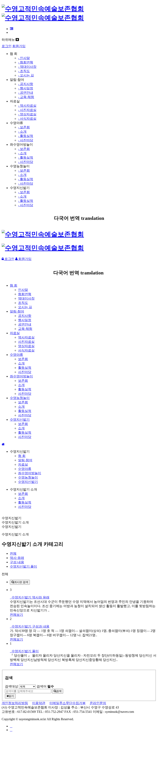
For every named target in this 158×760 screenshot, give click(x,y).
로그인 (7, 46)
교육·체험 (25, 328)
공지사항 (24, 315)
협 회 (13, 285)
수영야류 (16, 354)
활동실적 (24, 367)
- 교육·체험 (26, 97)
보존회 (23, 359)
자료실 (15, 333)
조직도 (23, 302)
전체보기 (16, 614)
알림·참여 (17, 311)
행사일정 (24, 320)
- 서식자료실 (27, 118)
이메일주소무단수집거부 (67, 703)
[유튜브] (11, 730)
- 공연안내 (25, 92)
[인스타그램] (11, 726)
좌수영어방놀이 (21, 376)
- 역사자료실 (27, 105)
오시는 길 (25, 307)
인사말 (23, 290)
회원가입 (19, 46)
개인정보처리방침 (15, 703)
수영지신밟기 (20, 419)
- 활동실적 (25, 136)
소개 (21, 363)
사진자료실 (26, 341)
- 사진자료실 (27, 110)
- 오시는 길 (26, 75)
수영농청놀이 (20, 398)
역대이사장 (26, 298)
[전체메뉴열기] (11, 28)
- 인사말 (24, 58)
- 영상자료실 (27, 114)
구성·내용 (17, 562)
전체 (13, 553)
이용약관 (38, 703)
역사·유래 (17, 558)
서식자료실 (26, 350)
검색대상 (11, 686)
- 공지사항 (25, 84)
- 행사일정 (25, 88)
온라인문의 (98, 703)
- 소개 (22, 131)
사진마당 (24, 372)
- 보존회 (24, 127)
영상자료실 (26, 346)
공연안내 (24, 324)
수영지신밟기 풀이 (23, 566)
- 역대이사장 (27, 66)
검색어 (45, 686)
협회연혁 (24, 294)
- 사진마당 (25, 140)
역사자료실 (26, 337)
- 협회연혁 (25, 62)
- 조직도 (24, 71)
